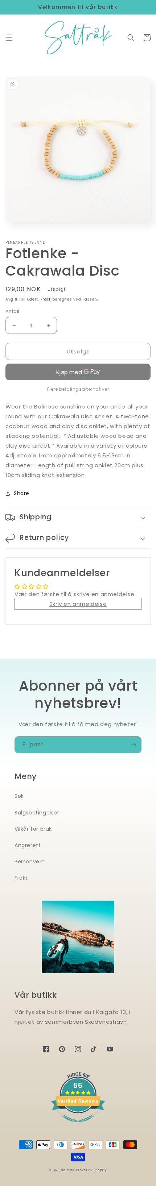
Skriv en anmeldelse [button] (78, 604)
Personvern (30, 861)
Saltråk (67, 1170)
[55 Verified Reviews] (78, 1126)
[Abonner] (133, 744)
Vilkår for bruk (33, 829)
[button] (9, 38)
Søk (19, 796)
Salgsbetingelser (37, 812)
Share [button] (21, 493)
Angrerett (28, 845)
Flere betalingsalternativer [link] (78, 389)
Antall (12, 311)
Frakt (46, 299)
